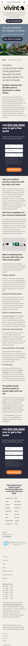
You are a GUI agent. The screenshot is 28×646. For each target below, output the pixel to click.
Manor (16, 511)
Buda (6, 517)
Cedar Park (17, 508)
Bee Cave (17, 517)
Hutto (6, 501)
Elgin (16, 498)
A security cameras (8, 316)
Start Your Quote (14, 170)
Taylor (16, 524)
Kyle (6, 514)
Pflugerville (8, 511)
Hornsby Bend (9, 520)
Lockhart (7, 508)
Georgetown (8, 524)
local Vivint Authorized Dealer (11, 605)
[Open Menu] (2, 2)
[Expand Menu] (16, 11)
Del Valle (17, 514)
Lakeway (17, 520)
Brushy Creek (9, 498)
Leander (7, 504)
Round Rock (18, 504)
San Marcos (18, 501)
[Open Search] (24, 2)
